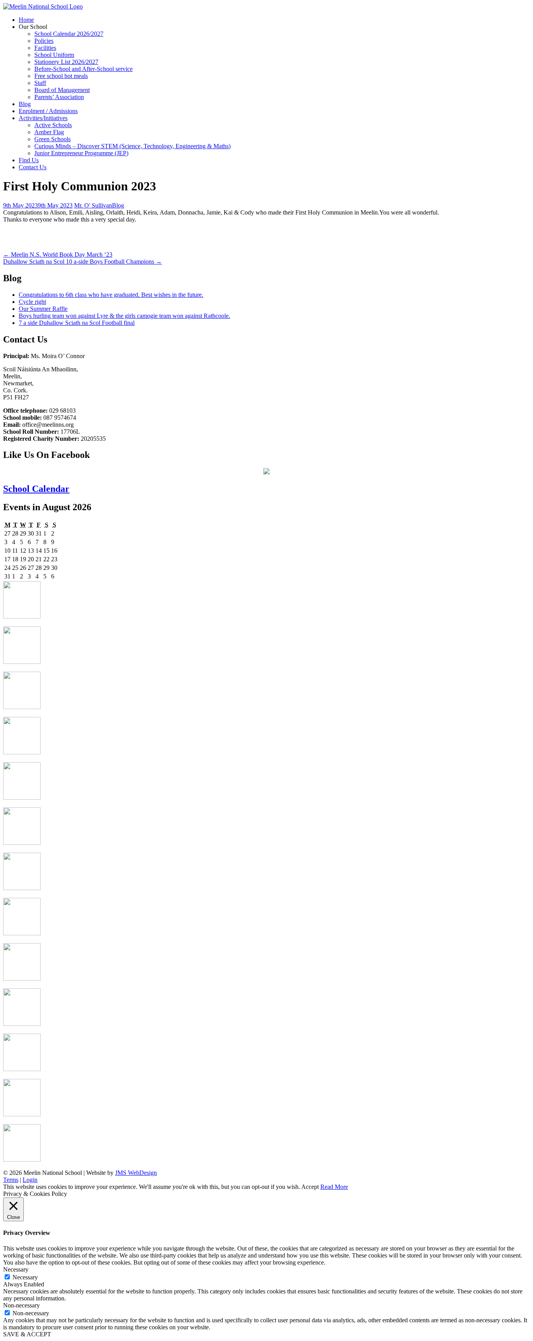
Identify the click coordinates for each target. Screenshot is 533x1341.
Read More (334, 1186)
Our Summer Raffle (43, 308)
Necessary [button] (15, 1269)
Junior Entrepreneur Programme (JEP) (81, 153)
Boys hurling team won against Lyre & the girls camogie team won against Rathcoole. (124, 315)
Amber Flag (49, 132)
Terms (10, 1179)
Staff (40, 83)
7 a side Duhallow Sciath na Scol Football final (77, 322)
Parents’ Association (59, 97)
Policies (43, 40)
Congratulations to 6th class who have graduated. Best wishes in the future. (111, 294)
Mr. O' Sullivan (93, 205)
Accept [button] (310, 1186)
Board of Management (62, 90)
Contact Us (32, 167)
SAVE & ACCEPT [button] (27, 1334)
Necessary (25, 1277)
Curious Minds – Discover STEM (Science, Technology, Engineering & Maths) (132, 146)
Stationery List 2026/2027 (66, 62)
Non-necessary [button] (21, 1305)
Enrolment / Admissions (48, 111)
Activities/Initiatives (43, 118)
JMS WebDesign (136, 1172)
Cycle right (32, 301)
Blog (25, 104)
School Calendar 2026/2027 (68, 33)
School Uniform (54, 54)
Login (30, 1179)
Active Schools (53, 125)
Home (26, 19)
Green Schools (52, 139)
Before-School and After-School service (83, 69)
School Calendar (36, 489)
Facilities (45, 47)
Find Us (29, 160)
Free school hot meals (61, 76)
